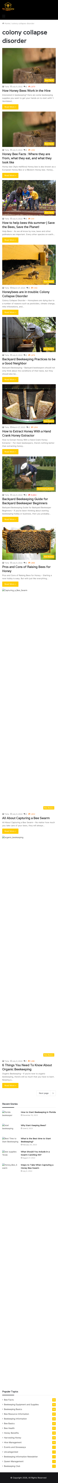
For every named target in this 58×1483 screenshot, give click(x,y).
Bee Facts (9, 1400)
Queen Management (13, 1461)
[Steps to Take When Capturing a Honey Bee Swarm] (10, 1274)
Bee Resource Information (16, 1414)
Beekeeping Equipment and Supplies (21, 1404)
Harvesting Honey (12, 1437)
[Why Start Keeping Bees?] (10, 1129)
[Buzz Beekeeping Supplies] (8, 6)
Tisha (6, 86)
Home (7, 23)
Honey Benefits (11, 1433)
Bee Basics (9, 1423)
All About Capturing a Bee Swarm (26, 818)
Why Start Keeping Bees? (33, 1125)
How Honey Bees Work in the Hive (26, 91)
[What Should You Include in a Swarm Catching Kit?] (10, 1155)
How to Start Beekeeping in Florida (38, 1112)
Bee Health (9, 1428)
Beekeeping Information (15, 1419)
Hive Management (13, 1442)
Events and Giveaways (15, 1447)
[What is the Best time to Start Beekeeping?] (10, 1142)
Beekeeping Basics (13, 1409)
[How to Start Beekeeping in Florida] (10, 1116)
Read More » (10, 107)
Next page (44, 1093)
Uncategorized (11, 1452)
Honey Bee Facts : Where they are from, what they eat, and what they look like (27, 158)
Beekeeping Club (12, 1466)
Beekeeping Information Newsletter (21, 1456)
